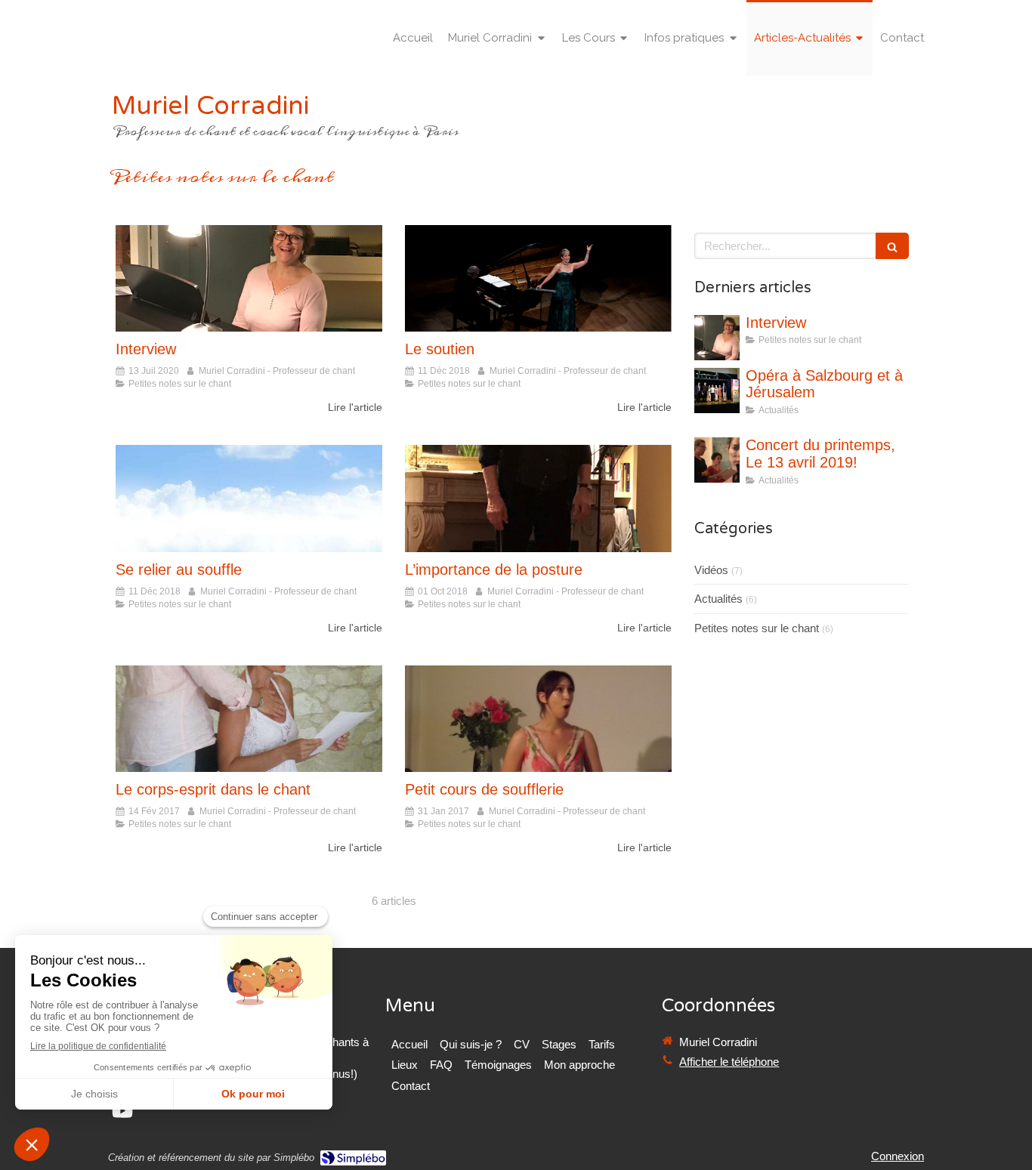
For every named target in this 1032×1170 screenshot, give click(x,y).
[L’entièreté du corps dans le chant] (249, 718)
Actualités (718, 598)
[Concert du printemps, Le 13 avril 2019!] (717, 460)
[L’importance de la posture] (538, 498)
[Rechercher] (892, 246)
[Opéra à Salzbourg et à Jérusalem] (717, 390)
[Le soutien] (538, 278)
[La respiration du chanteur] (538, 718)
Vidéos (711, 569)
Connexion (897, 1156)
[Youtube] (122, 1113)
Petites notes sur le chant (756, 628)
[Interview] (249, 278)
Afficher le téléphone (729, 1061)
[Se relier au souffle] (249, 498)
